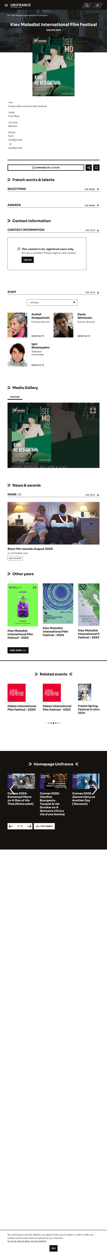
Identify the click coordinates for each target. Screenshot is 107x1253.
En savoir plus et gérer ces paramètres (27, 1241)
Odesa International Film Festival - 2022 (57, 707)
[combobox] (52, 302)
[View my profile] (97, 6)
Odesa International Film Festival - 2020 (22, 707)
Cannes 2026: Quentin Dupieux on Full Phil (84, 797)
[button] (93, 411)
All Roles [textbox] (34, 302)
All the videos (44, 826)
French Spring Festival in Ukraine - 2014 (92, 709)
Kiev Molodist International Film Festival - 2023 (91, 634)
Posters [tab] (15, 397)
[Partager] (89, 167)
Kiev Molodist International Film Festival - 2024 (55, 631)
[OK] (53, 1248)
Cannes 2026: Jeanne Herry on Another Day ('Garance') (51, 799)
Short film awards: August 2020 (30, 549)
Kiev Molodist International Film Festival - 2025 (20, 634)
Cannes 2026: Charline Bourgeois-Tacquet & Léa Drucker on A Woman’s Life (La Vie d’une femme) (20, 804)
